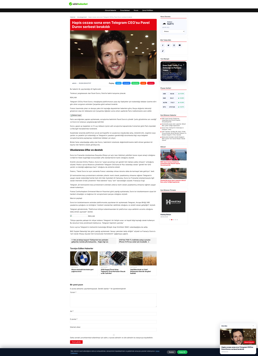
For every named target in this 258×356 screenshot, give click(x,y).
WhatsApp (135, 83)
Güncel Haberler (110, 10)
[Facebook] (162, 45)
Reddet (171, 352)
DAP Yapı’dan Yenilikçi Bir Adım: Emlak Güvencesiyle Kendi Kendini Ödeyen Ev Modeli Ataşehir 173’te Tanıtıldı (174, 133)
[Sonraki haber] (183, 64)
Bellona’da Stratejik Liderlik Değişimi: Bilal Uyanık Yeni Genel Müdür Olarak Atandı (173, 138)
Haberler (72, 17)
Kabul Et (182, 352)
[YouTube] (179, 45)
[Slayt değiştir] (170, 219)
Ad (71, 311)
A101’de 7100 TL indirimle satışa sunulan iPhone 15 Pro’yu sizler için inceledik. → (134, 241)
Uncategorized (82, 17)
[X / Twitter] (168, 45)
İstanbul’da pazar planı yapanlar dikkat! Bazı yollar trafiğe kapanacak (174, 124)
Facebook (126, 83)
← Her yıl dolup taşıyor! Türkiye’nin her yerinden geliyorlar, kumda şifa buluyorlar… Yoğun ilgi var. (90, 241)
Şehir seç (166, 27)
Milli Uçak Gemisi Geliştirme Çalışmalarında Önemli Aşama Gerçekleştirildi (171, 120)
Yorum (73, 292)
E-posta (73, 319)
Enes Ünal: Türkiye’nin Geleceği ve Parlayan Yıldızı (173, 128)
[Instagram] (174, 45)
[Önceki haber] (179, 64)
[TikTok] (162, 51)
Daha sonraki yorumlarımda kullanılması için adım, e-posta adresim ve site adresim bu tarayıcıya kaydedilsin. (111, 338)
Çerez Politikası (147, 10)
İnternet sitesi (75, 327)
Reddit (143, 83)
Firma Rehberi (125, 10)
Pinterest (150, 83)
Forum (136, 10)
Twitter (118, 83)
